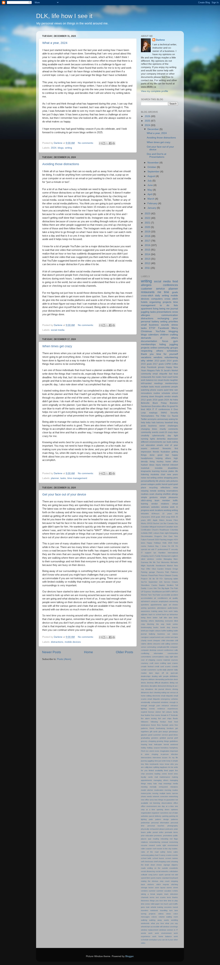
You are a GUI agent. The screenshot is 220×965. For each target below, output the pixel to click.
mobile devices (73, 642)
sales (175, 852)
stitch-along (146, 500)
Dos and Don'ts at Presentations (156, 155)
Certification (146, 530)
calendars (153, 334)
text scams (161, 897)
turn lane (173, 910)
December (153, 129)
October (152, 167)
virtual (175, 504)
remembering (154, 842)
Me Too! (156, 562)
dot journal (159, 689)
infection (174, 754)
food (170, 722)
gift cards (154, 732)
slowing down (147, 396)
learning (156, 471)
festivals (174, 715)
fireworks (167, 448)
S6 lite (152, 579)
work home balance (162, 936)
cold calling (165, 644)
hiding (162, 344)
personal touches (155, 826)
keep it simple (172, 761)
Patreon (144, 575)
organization (146, 813)
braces (175, 627)
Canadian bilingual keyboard (153, 527)
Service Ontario (171, 582)
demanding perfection (164, 679)
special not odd (171, 875)
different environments (151, 442)
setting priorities (169, 321)
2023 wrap (165, 517)
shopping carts (164, 861)
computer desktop (148, 650)
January (152, 208)
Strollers (170, 585)
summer (152, 891)
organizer (156, 813)
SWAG (164, 412)
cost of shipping (148, 660)
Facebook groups (155, 367)
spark (161, 875)
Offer (148, 569)
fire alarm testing (149, 718)
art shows (173, 605)
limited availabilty (156, 770)
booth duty (165, 627)
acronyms (152, 419)
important (174, 751)
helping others (163, 458)
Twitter (144, 419)
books (155, 627)
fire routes (157, 377)
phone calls (164, 481)
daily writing (162, 295)
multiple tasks (147, 386)
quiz (149, 839)
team (166, 894)
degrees (144, 679)
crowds (175, 666)
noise (143, 478)
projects (167, 302)
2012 (148, 263)
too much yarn (167, 904)
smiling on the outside (157, 868)
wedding (174, 920)
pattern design (162, 819)
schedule (166, 393)
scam (151, 494)
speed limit (145, 878)
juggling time (153, 761)
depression (172, 439)
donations (149, 689)
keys (162, 764)
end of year (171, 445)
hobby (143, 748)
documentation (149, 341)
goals (175, 292)
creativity (145, 435)
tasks (63, 478)
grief (176, 738)
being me (164, 308)
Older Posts (124, 652)
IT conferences (162, 409)
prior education (147, 835)
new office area (147, 800)
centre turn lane (171, 637)
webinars (145, 507)
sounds (165, 325)
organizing (155, 302)
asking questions (148, 608)
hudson (144, 465)
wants (166, 920)
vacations (146, 357)
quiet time (168, 390)
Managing (168, 559)
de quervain (172, 673)
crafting (174, 334)
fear (142, 715)
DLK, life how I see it (64, 15)
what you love (157, 923)
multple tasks (165, 793)
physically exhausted (150, 829)
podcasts (169, 829)
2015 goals (146, 364)
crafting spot (165, 663)
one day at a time (166, 806)
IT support (146, 553)
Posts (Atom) (64, 659)
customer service (153, 288)
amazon (154, 601)
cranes (175, 663)
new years (172, 474)
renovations (146, 393)
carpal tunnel (154, 637)
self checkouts (147, 861)
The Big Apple (163, 588)
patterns (174, 819)
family (175, 712)
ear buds (167, 442)
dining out (174, 683)
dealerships (146, 676)
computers (157, 299)
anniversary (162, 419)
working (167, 510)
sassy (163, 855)
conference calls (171, 650)
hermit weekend (171, 744)
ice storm (150, 751)
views (168, 914)
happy (175, 455)
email (155, 374)
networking (173, 796)
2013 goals (160, 360)
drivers (168, 689)
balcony (160, 422)
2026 (148, 116)
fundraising (160, 728)
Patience (174, 572)
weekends (145, 923)
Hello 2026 (167, 543)
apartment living (149, 308)
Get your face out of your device (64, 494)
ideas (151, 465)
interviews (157, 758)
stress (174, 325)
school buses (158, 858)
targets (160, 894)
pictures (174, 481)
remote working (157, 491)
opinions (174, 809)
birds (176, 618)
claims (143, 644)
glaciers (144, 735)
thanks (175, 897)
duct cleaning (155, 692)
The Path (174, 588)
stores (169, 887)
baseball (169, 422)
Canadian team (171, 527)
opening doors (163, 809)
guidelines (174, 741)
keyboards (154, 764)
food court (167, 377)
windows (162, 930)
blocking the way (155, 624)
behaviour (174, 614)
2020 (148, 227)
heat (150, 744)
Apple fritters (158, 520)
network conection (160, 796)
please (162, 829)
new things (158, 800)
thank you (147, 354)
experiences (173, 709)
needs (149, 796)
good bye (163, 455)
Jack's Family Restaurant (159, 556)
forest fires (156, 725)
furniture (170, 728)
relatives (144, 842)
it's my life (173, 758)
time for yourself (167, 354)
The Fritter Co (163, 416)
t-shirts (175, 891)
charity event (146, 640)
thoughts (159, 396)
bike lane (168, 618)
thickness (145, 901)
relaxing (144, 491)
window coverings (170, 927)
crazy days (173, 432)
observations (166, 803)
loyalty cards (147, 777)
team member (162, 500)
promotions (167, 835)
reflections (165, 487)
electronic (156, 696)
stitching (174, 884)
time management (77, 478)
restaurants (148, 292)
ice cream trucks (161, 380)
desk (176, 679)
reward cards (155, 845)
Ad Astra (174, 400)
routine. (175, 849)
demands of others (159, 338)
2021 (148, 222)
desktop (150, 683)
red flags (174, 839)
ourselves (164, 813)
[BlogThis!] (104, 143)
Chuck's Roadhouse (160, 530)
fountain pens (167, 725)
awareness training (149, 611)
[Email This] (100, 143)
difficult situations (162, 683)
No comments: (86, 143)
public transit (161, 484)
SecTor (144, 582)
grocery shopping (148, 741)
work (150, 933)
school (175, 393)
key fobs (145, 764)
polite (149, 832)
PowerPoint (153, 575)
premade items (171, 832)
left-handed (146, 383)
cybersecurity (158, 435)
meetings (158, 383)
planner (55, 478)
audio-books (173, 608)
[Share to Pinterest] (113, 143)
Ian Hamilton (159, 553)
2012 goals (146, 400)
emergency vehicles (169, 699)
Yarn (150, 595)
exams (144, 448)
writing (68, 148)
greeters (154, 738)
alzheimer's (145, 601)
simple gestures (149, 497)
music (157, 386)
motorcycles (146, 793)
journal (174, 308)
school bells (146, 858)
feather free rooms (152, 715)
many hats (152, 784)
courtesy (144, 663)
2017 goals (158, 364)
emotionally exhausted (150, 702)
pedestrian (145, 823)
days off (159, 673)
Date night (164, 533)
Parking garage (148, 572)
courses (174, 660)
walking (144, 920)
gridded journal (166, 738)
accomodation (147, 598)
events (152, 709)
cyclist (159, 670)
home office (172, 461)
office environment (149, 806)
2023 (148, 213)
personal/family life (149, 481)
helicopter (158, 744)
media (175, 784)
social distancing (148, 871)
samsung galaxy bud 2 (150, 855)
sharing (158, 494)
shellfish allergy (170, 494)
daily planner (168, 670)
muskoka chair (158, 474)
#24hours (156, 514)
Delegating (173, 533)
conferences (170, 284)
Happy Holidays (154, 543)
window (164, 507)
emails (160, 445)
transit (175, 907)
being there (146, 618)
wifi (161, 927)
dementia (161, 439)
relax (175, 487)
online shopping (165, 478)
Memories (165, 562)
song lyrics (153, 875)
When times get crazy (57, 346)
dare (151, 673)
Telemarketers (147, 416)
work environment (163, 933)
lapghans (164, 767)
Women (144, 595)
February (152, 203)
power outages (148, 484)
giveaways (173, 732)
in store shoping (149, 754)
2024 (53, 148)
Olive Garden (158, 569)
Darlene (160, 40)
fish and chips (165, 718)
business (161, 634)
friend (152, 728)
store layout (160, 887)
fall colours (167, 712)
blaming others (147, 621)
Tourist (175, 416)
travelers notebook (149, 910)
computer (174, 647)
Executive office (159, 406)
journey (144, 761)
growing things (163, 741)
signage (166, 865)
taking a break (148, 894)
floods (175, 718)
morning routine (171, 790)
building (170, 631)
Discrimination (147, 536)
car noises (172, 634)
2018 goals (155, 517)
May (150, 190)
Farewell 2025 (153, 540)
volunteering (171, 357)
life (176, 471)
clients (149, 644)
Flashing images (166, 540)
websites (155, 507)
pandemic (165, 386)
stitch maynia (162, 884)
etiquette (163, 374)
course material (163, 660)
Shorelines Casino (149, 585)
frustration (165, 452)
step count (164, 881)
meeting (144, 787)
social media (57, 330)
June (150, 185)
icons (157, 751)
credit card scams (163, 666)
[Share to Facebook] (110, 143)
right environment (170, 845)
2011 (148, 268)
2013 (148, 259)
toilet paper (155, 904)
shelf (156, 861)
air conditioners (161, 598)
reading (156, 839)
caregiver (145, 637)
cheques (156, 640)
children (164, 334)
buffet (163, 631)
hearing (144, 744)
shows (159, 865)
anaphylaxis (164, 601)
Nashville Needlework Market (160, 566)
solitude (144, 875)
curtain (144, 670)
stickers (150, 884)
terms (152, 897)
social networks (162, 871)
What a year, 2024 (54, 43)
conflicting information (152, 653)
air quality (173, 598)
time (165, 901)
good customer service (158, 735)
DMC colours (153, 533)
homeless (165, 748)
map (160, 784)
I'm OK (171, 546)
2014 (148, 254)
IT (153, 409)
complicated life (163, 647)
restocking (173, 842)
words (143, 933)
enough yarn (154, 706)
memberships (171, 383)
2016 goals (158, 400)
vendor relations (160, 504)
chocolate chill (172, 640)
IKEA (148, 409)
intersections (146, 758)
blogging (173, 331)
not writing (152, 478)
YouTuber (156, 595)
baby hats (150, 422)
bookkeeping (146, 627)
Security (174, 412)
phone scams (156, 390)
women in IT (172, 930)
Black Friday (160, 403)
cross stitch (171, 299)
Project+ (144, 579)
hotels (144, 302)
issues (165, 758)
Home (88, 652)
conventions (146, 657)
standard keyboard (170, 878)
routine (156, 393)
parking (165, 816)
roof (154, 849)
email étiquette (153, 699)
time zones (145, 904)
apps (165, 605)
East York (173, 536)
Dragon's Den (160, 536)
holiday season (153, 748)
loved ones (173, 774)
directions (145, 686)
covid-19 (163, 432)
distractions (57, 642)
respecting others (152, 351)
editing (149, 696)
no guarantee (169, 800)
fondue (163, 722)
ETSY (152, 328)
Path (167, 572)
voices (154, 917)
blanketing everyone (164, 621)
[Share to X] (107, 143)
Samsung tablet (171, 579)
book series (172, 624)
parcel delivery (155, 816)
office (175, 803)
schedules (172, 351)
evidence (161, 709)
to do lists (169, 305)
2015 (148, 249)
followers (144, 722)
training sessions (164, 907)
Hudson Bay (153, 546)
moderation (158, 790)
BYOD (150, 523)
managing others (160, 780)
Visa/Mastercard (159, 592)
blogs (61, 148)
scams (169, 855)
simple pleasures (169, 497)
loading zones (161, 774)
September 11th (155, 582)
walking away (155, 920)
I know (163, 546)
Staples (162, 585)
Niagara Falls (153, 370)
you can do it (163, 940)
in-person (165, 754)
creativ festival (147, 666)
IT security (173, 549)
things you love (156, 901)
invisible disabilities (166, 468)
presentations (164, 312)
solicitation (173, 871)
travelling (163, 910)
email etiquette (167, 696)
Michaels (174, 562)
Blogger (129, 956)
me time (163, 292)
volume (162, 917)
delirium (151, 679)
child (163, 640)
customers (151, 670)
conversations (158, 657)
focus (165, 341)
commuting (151, 647)
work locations (156, 510)
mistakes (174, 787)
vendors (157, 357)
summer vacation (163, 891)
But (165, 523)
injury (158, 465)
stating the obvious (149, 881)
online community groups (164, 347)
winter (150, 360)
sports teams (155, 878)
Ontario (168, 569)
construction (173, 653)
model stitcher (147, 790)
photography (172, 826)
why (143, 360)
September (153, 171)
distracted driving (165, 686)
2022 (148, 218)
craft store (154, 663)
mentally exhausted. (159, 787)
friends (156, 452)
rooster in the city (163, 849)
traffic (175, 500)
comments (173, 429)
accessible (165, 595)
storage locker (147, 887)
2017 (148, 240)
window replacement (149, 930)
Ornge (175, 569)
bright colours (155, 631)
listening (145, 474)
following (154, 722)
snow (175, 312)
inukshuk (145, 468)
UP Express (146, 592)
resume (144, 845)
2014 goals (172, 360)
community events (149, 432)
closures (156, 644)
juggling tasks (148, 312)
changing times (149, 429)
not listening (155, 803)
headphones (147, 458)
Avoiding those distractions (60, 164)
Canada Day (172, 523)
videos (161, 914)
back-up (165, 614)
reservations (172, 491)
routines (144, 494)
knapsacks (146, 471)
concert (160, 650)
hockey (160, 461)
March (151, 198)
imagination (164, 751)
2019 (148, 231)
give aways (163, 732)
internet (165, 465)
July (149, 180)
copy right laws (171, 657)
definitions (174, 676)
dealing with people (160, 676)
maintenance (165, 777)
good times (173, 735)
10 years (167, 514)
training (144, 504)
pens (175, 478)
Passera (160, 572)
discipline (153, 686)
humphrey (173, 748)
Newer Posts (51, 652)
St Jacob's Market (169, 370)
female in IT (165, 715)
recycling (153, 487)
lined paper (169, 770)
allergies (145, 315)
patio (151, 819)
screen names (171, 858)
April (150, 194)
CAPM (168, 364)
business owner (156, 426)
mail (156, 777)
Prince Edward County (168, 575)
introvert (174, 465)
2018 (148, 236)
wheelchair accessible (150, 927)
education (150, 445)
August (151, 176)
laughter (174, 380)
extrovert (155, 448)
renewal (164, 842)
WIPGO (174, 592)
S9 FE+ (159, 579)
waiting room (172, 917)
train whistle (151, 907)
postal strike (158, 832)
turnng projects (148, 914)
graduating (145, 738)
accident (174, 595)
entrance (165, 706)
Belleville (145, 403)
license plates (167, 471)
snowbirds (173, 868)
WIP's (168, 592)
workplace (153, 940)
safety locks (166, 852)
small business (150, 325)
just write (162, 761)
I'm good (171, 406)
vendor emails (171, 396)
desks (143, 683)
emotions (164, 702)
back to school (154, 614)
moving (155, 793)
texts (169, 897)
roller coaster (146, 849)
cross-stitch (147, 295)
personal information (160, 823)
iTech (143, 751)
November (153, 162)
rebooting (164, 839)
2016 (148, 245)
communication (169, 315)
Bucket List (158, 523)
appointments (156, 605)
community (146, 374)
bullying (152, 634)
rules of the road (149, 852)
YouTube (160, 331)
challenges (173, 426)
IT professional (161, 549)
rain (176, 390)
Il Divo (174, 409)
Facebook (163, 328)
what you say (171, 923)
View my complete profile (154, 91)
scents (175, 855)
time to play (173, 901)
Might (143, 566)
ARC (149, 520)
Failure (144, 540)
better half (157, 618)
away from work (165, 611)
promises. (158, 835)
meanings (167, 784)
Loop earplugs (149, 412)
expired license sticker (151, 712)
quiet (170, 484)
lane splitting (154, 767)
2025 (148, 120)
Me (150, 562)
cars (162, 637)
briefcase (145, 631)
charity (163, 429)
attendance (161, 608)
